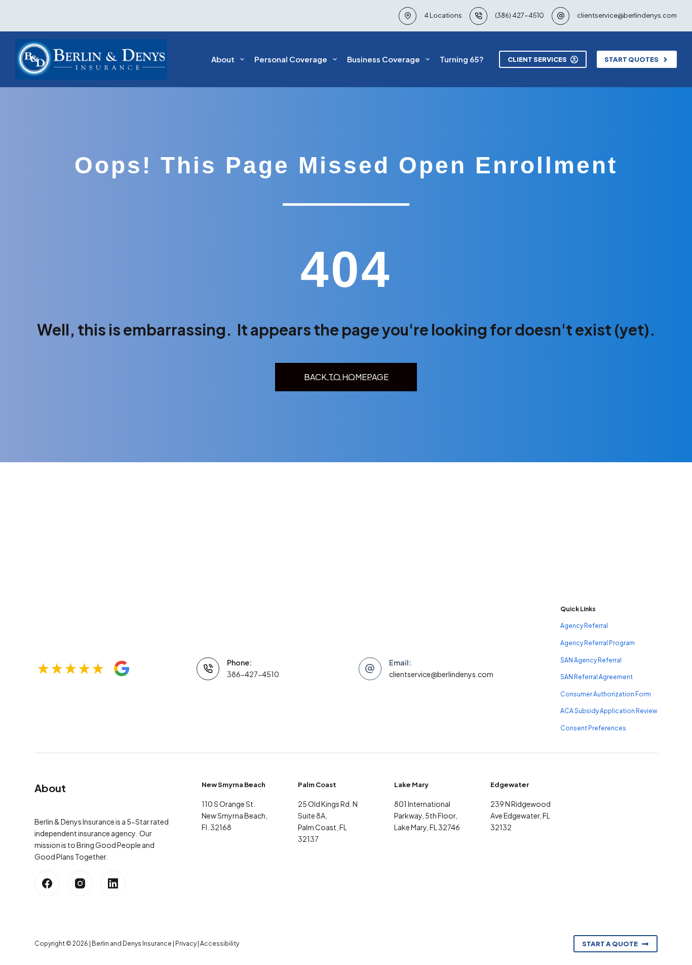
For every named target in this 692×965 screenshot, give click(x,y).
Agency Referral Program (597, 643)
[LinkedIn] (113, 883)
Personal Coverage (290, 59)
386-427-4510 (253, 674)
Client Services (537, 59)
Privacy (186, 943)
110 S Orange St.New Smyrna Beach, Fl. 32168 (234, 815)
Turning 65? (462, 59)
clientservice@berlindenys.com (627, 15)
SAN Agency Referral (591, 660)
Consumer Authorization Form (605, 694)
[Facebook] (47, 883)
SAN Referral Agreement (596, 677)
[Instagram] (80, 883)
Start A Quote (610, 944)
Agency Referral (584, 625)
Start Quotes (631, 59)
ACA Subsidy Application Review (609, 711)
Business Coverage (383, 59)
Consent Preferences (593, 728)
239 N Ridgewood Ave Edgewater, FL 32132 (520, 815)
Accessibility (219, 943)
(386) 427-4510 (519, 15)
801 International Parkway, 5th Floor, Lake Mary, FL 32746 (427, 815)
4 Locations (443, 15)
